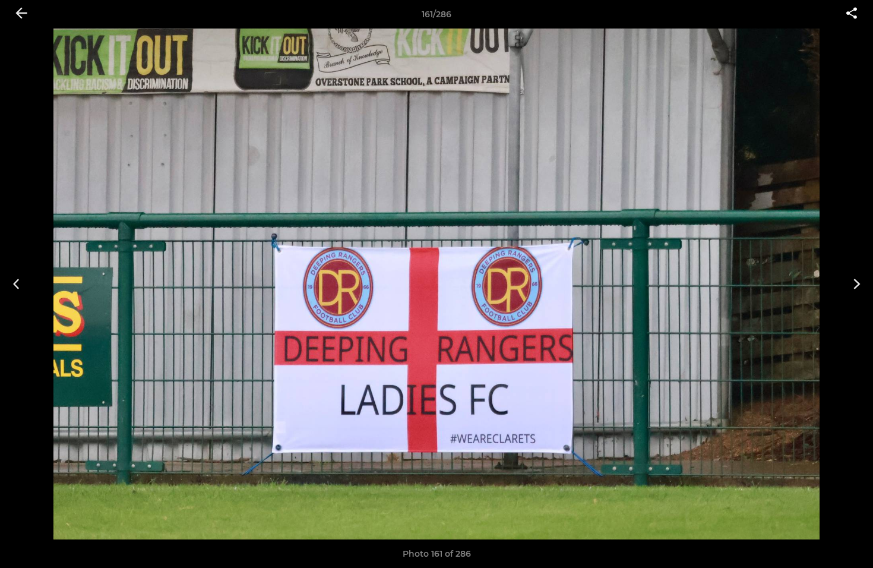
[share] (851, 14)
